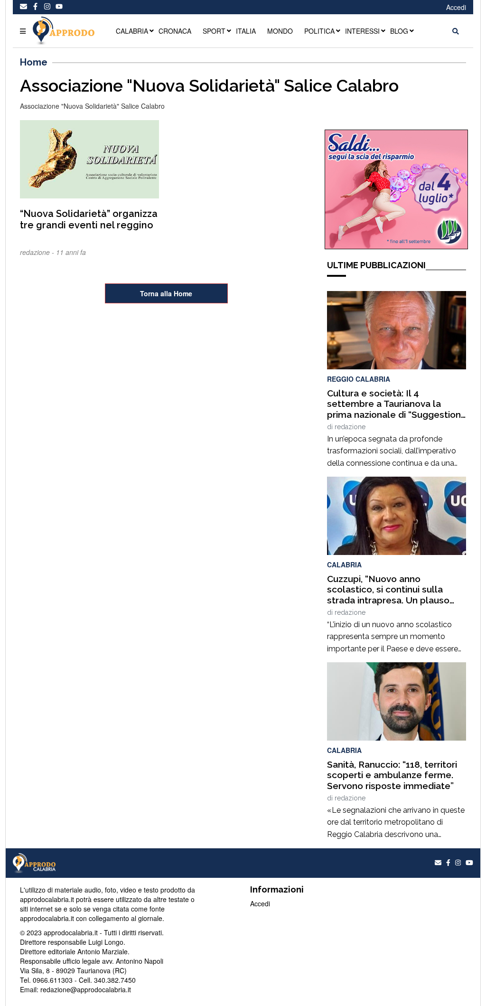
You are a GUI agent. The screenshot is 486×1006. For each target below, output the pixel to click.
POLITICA (319, 31)
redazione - (38, 252)
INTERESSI (362, 31)
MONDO (280, 31)
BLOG (399, 31)
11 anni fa (71, 252)
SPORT (214, 31)
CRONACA (175, 31)
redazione (350, 427)
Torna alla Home (166, 293)
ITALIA (246, 31)
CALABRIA (132, 31)
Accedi (456, 7)
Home (33, 62)
